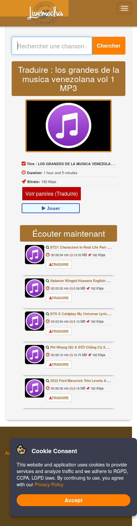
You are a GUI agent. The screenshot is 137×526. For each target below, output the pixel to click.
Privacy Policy (49, 484)
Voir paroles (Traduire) (51, 193)
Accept (73, 500)
